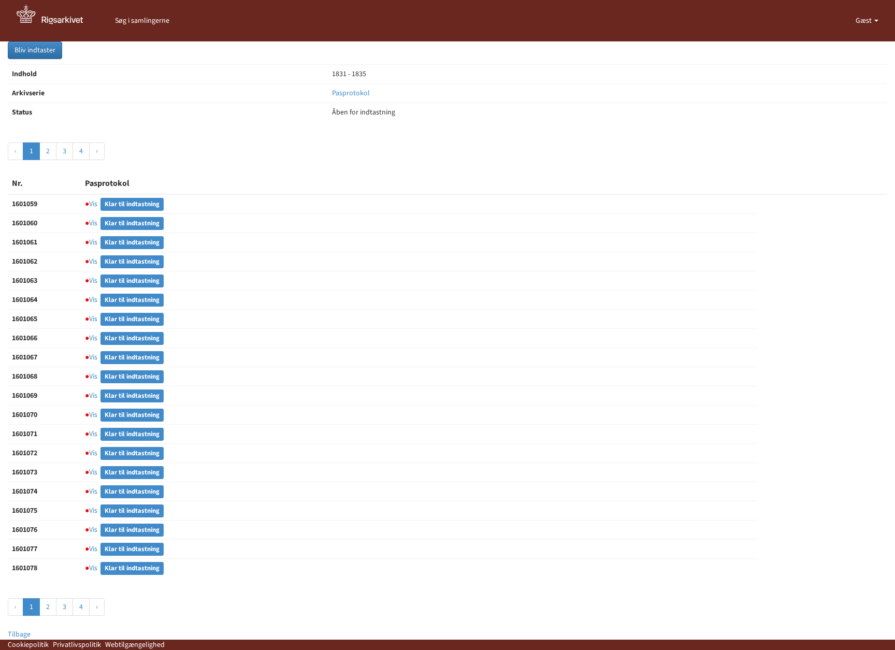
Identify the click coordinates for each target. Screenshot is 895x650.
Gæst (864, 21)
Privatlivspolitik (77, 645)
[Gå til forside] (55, 21)
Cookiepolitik (28, 645)
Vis (91, 204)
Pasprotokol (351, 93)
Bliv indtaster (35, 50)
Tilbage (19, 634)
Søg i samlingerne (142, 21)
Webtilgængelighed (135, 645)
